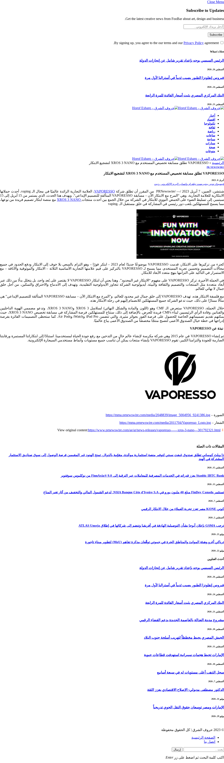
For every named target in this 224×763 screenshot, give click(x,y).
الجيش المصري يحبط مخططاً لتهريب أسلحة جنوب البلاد (184, 637)
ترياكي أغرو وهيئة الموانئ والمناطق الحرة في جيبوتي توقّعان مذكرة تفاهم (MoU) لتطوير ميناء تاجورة (154, 542)
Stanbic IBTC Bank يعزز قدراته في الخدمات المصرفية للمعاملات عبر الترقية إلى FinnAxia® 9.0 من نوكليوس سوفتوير (142, 475)
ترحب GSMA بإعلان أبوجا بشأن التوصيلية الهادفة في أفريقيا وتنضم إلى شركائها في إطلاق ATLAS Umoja (151, 525)
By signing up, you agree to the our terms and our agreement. (166, 43)
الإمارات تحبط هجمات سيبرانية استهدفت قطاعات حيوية (184, 655)
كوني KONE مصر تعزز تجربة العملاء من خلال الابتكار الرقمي (182, 509)
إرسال (177, 749)
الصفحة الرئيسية (203, 737)
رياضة (211, 131)
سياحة (211, 139)
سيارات (210, 143)
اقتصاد (211, 119)
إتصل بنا (209, 741)
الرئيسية (218, 163)
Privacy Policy (194, 43)
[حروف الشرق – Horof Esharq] (178, 108)
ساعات (210, 135)
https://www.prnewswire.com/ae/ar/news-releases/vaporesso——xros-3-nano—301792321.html (154, 430)
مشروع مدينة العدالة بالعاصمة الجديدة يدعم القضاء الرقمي (181, 620)
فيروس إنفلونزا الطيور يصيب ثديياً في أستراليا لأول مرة (184, 78)
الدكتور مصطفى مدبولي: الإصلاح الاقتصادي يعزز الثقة (185, 690)
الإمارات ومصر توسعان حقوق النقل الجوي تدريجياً (188, 707)
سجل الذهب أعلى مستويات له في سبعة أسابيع (190, 672)
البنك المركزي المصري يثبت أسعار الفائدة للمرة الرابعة (184, 95)
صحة (212, 147)
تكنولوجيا (209, 123)
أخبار (212, 115)
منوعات (210, 151)
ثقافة (212, 127)
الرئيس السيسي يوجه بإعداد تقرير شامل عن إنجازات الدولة (181, 60)
